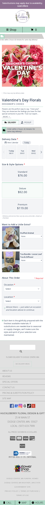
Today (26, 142)
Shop (13, 30)
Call (8, 502)
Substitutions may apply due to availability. (22, 4)
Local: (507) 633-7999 (22, 426)
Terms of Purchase (30, 491)
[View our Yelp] (33, 407)
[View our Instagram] (20, 407)
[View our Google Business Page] (16, 407)
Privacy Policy (12, 491)
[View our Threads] (25, 407)
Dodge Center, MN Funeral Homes (23, 478)
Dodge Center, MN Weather (17, 483)
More (5, 116)
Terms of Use (22, 495)
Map (23, 502)
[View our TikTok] (29, 407)
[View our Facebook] (12, 407)
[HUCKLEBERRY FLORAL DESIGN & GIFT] (22, 23)
